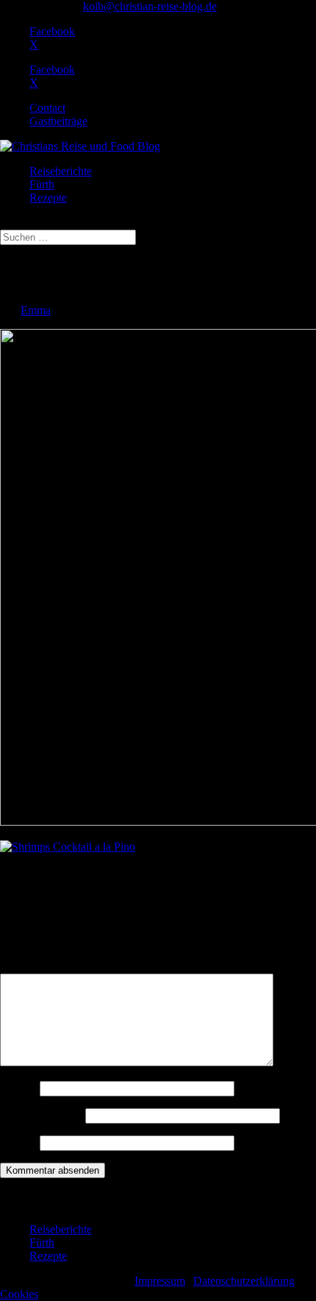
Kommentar (32, 966)
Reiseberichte (60, 171)
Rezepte (48, 197)
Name (18, 1088)
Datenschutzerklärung (244, 1281)
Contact (47, 108)
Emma (36, 310)
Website (18, 1142)
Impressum (159, 1281)
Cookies (19, 1294)
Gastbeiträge (58, 121)
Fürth (41, 184)
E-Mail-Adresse (41, 1115)
